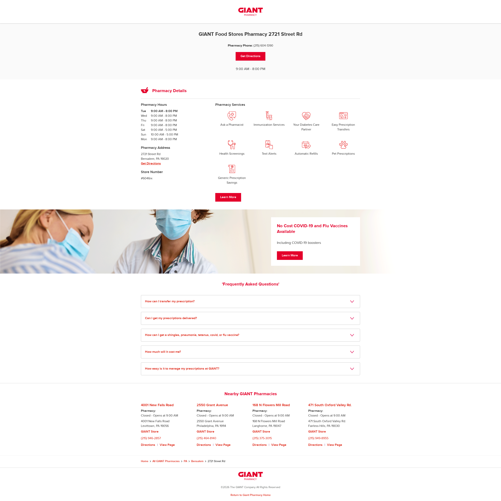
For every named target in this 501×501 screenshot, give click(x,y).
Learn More (228, 197)
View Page (167, 445)
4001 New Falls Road (157, 405)
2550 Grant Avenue (212, 405)
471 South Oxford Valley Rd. (329, 405)
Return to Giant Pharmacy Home (251, 495)
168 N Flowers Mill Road (271, 405)
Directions (148, 445)
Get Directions (250, 56)
